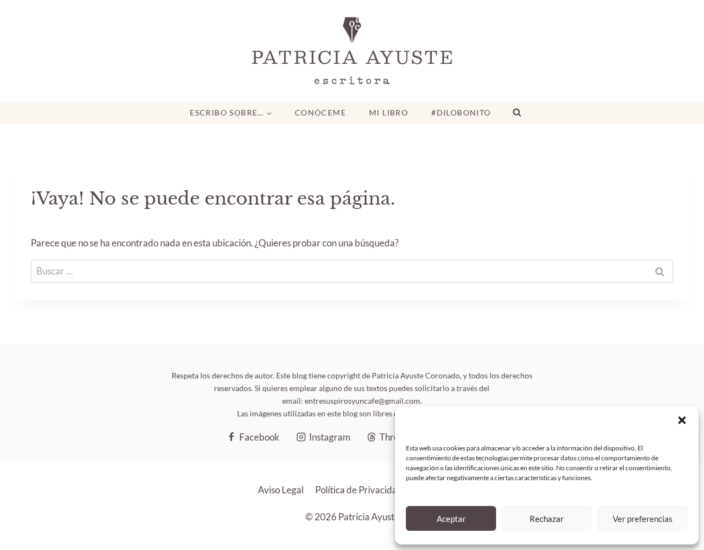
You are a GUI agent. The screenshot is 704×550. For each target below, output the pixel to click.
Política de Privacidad (359, 490)
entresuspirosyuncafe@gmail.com (362, 400)
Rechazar (547, 519)
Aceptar (451, 519)
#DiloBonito (461, 112)
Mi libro (388, 112)
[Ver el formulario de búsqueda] (517, 113)
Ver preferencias (643, 519)
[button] (682, 420)
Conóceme (320, 112)
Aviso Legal (281, 490)
